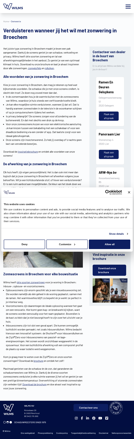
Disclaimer (103, 433)
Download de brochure (34, 384)
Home (6, 21)
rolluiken (49, 68)
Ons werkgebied (28, 433)
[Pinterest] (94, 418)
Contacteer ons (88, 407)
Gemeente (16, 21)
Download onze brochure (107, 270)
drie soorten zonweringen (31, 282)
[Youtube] (100, 418)
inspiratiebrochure (28, 151)
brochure (38, 360)
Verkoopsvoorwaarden (121, 433)
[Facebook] (76, 418)
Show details (116, 233)
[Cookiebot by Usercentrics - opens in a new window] (107, 192)
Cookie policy (62, 433)
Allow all (110, 244)
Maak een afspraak (109, 116)
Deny (24, 244)
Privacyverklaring (45, 433)
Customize (65, 244)
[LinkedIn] (87, 418)
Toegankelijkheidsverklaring (83, 433)
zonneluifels (34, 68)
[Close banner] (129, 192)
